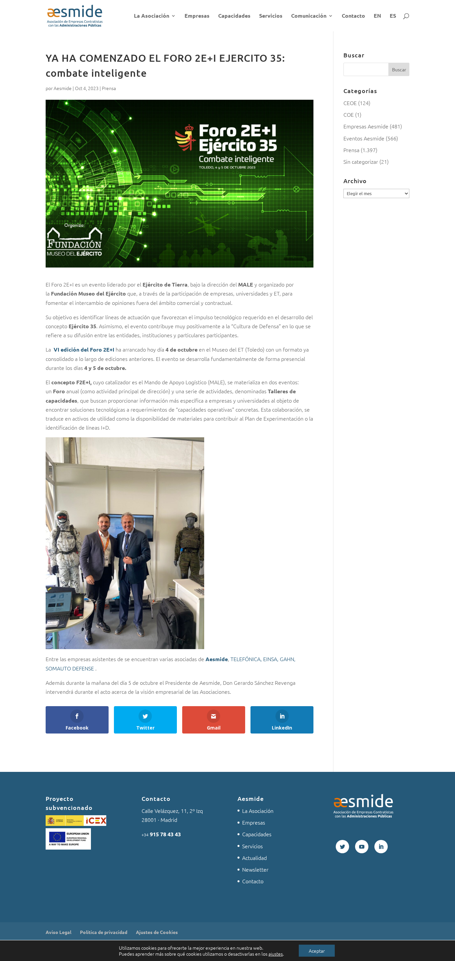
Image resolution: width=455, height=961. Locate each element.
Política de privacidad (103, 932)
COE (348, 114)
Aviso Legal (58, 932)
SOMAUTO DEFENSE (70, 668)
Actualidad (254, 857)
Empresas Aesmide (365, 126)
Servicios (270, 16)
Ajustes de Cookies (157, 932)
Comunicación (308, 16)
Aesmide (63, 88)
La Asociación (151, 16)
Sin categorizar (360, 161)
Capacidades (234, 16)
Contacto (353, 16)
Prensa (109, 88)
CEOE (350, 102)
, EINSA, (269, 658)
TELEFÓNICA (245, 658)
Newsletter (255, 869)
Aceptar (317, 950)
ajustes (275, 954)
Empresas (197, 16)
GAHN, (286, 658)
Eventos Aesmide (363, 138)
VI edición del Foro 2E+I (84, 349)
